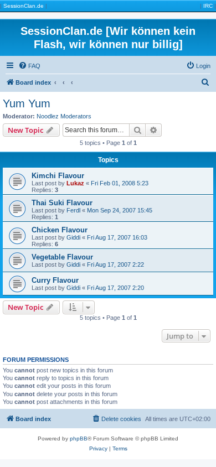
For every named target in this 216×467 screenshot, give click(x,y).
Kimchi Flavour (58, 176)
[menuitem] (29, 65)
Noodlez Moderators (64, 116)
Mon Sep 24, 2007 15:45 (119, 210)
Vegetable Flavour (62, 257)
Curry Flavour (55, 280)
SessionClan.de (23, 6)
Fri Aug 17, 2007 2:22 (115, 264)
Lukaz (75, 183)
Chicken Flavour (60, 230)
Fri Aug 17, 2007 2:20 (115, 287)
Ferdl (73, 210)
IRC (208, 6)
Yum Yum (26, 103)
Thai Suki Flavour (62, 203)
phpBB (79, 438)
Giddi (73, 237)
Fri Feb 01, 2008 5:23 (119, 183)
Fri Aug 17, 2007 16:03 (117, 237)
